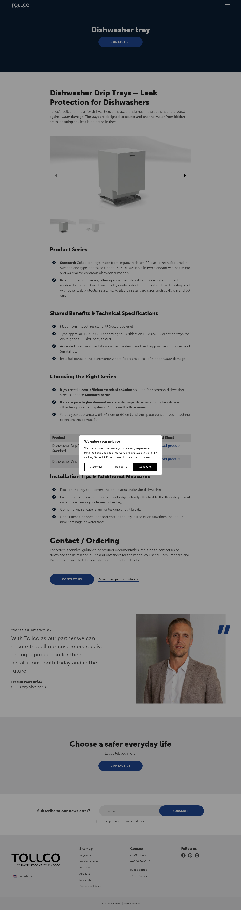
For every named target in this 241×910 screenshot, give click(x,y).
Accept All (145, 466)
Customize (96, 466)
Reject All (121, 466)
